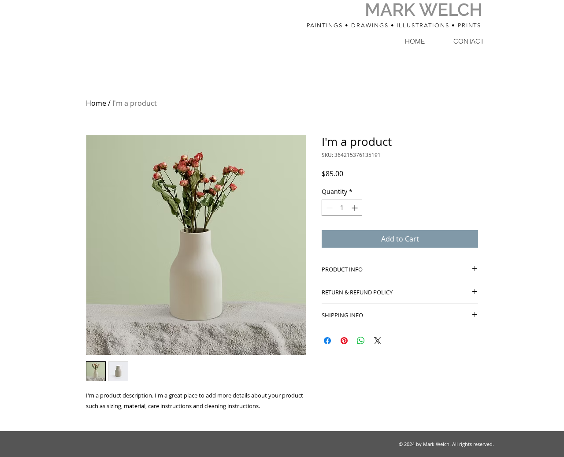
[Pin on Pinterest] (344, 340)
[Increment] (355, 207)
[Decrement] (328, 207)
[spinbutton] (342, 207)
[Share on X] (377, 340)
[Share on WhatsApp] (361, 340)
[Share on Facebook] (327, 340)
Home (96, 103)
